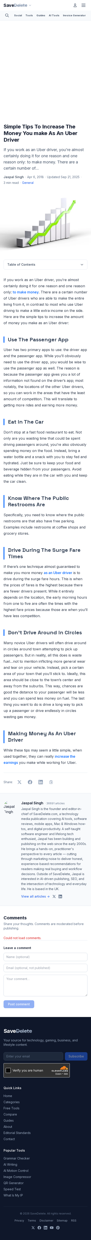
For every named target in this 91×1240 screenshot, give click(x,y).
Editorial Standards (17, 1133)
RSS (73, 1220)
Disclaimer (46, 1220)
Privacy (19, 1220)
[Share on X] (19, 782)
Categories (12, 1102)
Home (8, 1096)
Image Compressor (17, 1177)
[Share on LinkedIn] (41, 782)
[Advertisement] (45, 72)
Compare (10, 1114)
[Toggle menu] (83, 5)
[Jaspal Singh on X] (54, 896)
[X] (33, 1227)
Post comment (19, 1004)
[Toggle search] (7, 15)
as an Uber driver (58, 573)
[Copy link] (51, 782)
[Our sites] (30, 5)
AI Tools (54, 15)
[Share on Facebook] (30, 782)
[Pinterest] (58, 1227)
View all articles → (35, 896)
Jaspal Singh (14, 177)
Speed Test (12, 1189)
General (28, 183)
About (8, 1126)
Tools (29, 15)
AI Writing (10, 1164)
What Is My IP (13, 1195)
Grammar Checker (17, 1158)
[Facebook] (39, 1227)
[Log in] (75, 5)
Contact (9, 1139)
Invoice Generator (74, 15)
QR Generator (14, 1183)
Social (18, 15)
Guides (40, 15)
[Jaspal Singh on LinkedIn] (60, 896)
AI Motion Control (16, 1170)
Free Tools (11, 1108)
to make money (26, 292)
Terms (32, 1220)
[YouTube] (51, 1227)
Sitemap (62, 1220)
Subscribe (76, 1056)
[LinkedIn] (45, 1227)
